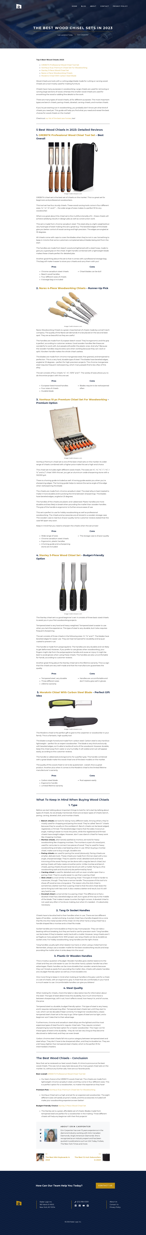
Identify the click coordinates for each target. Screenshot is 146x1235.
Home (74, 6)
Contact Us (105, 1186)
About (93, 6)
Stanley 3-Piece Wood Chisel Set (55, 70)
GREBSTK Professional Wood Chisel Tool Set (60, 65)
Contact (104, 6)
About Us (113, 1202)
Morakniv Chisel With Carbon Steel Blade (58, 76)
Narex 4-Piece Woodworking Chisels (56, 73)
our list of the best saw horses (58, 118)
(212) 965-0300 (83, 1202)
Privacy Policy (120, 6)
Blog (83, 6)
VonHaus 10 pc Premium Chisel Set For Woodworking (64, 68)
